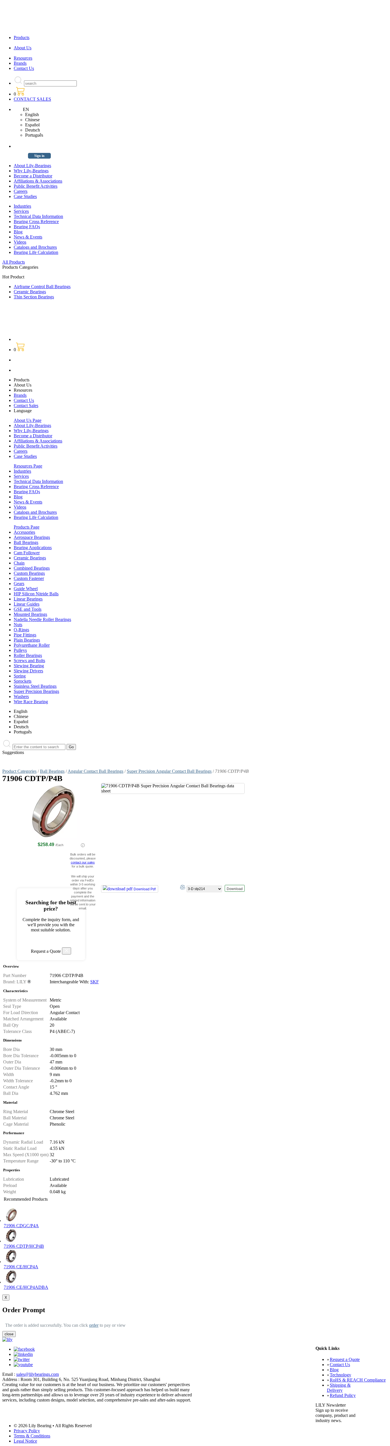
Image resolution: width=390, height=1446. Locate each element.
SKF (94, 981)
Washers (21, 696)
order (93, 1325)
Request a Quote (345, 1359)
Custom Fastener (29, 578)
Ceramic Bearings (30, 291)
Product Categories (19, 771)
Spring (20, 676)
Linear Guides (26, 604)
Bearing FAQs (27, 226)
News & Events (28, 236)
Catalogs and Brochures (35, 247)
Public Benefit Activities (35, 186)
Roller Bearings (28, 655)
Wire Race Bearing (31, 701)
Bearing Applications (33, 547)
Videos (20, 242)
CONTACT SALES (32, 99)
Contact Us (24, 68)
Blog (18, 231)
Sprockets (22, 681)
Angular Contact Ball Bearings (95, 771)
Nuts (18, 624)
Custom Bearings (29, 573)
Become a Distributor (33, 175)
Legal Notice (25, 1441)
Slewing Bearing (29, 665)
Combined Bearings (32, 568)
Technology (340, 1374)
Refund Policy (343, 1395)
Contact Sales (26, 405)
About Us (22, 47)
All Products (13, 262)
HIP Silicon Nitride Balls (36, 593)
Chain (19, 563)
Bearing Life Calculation (36, 252)
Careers (20, 191)
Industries (22, 206)
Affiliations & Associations (38, 181)
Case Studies (25, 196)
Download (235, 889)
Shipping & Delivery (339, 1388)
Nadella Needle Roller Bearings (42, 619)
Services (21, 211)
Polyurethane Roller (32, 645)
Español (32, 124)
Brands (20, 63)
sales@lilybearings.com (37, 1374)
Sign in (39, 156)
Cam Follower (27, 552)
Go (71, 747)
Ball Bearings (26, 542)
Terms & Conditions (32, 1435)
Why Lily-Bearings (31, 170)
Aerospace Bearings (32, 537)
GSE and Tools (27, 609)
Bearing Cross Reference (36, 221)
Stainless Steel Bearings (35, 686)
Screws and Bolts (29, 660)
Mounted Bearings (30, 614)
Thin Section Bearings (34, 296)
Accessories (24, 532)
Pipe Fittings (25, 634)
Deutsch (32, 130)
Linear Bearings (28, 598)
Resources (23, 58)
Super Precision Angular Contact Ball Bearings (169, 771)
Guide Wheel (26, 588)
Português (34, 135)
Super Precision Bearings (36, 691)
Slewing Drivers (28, 670)
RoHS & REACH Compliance (358, 1380)
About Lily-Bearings (32, 165)
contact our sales (83, 862)
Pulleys (20, 650)
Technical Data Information (38, 216)
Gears (19, 583)
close (9, 1334)
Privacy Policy (27, 1430)
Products (21, 37)
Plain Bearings (27, 640)
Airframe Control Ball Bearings (42, 286)
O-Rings (21, 629)
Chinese (32, 119)
